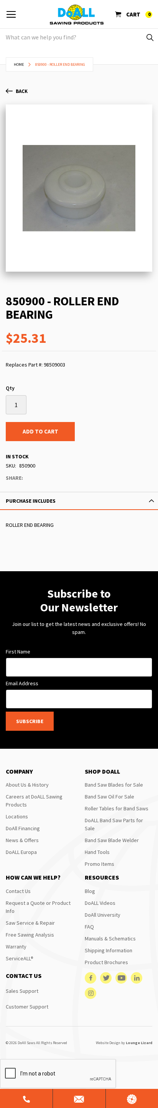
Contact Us (18, 891)
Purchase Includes (31, 500)
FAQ (89, 926)
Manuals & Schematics (110, 938)
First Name (18, 651)
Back (22, 91)
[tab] (79, 501)
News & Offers (22, 840)
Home (19, 64)
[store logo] (77, 14)
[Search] (149, 37)
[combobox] (79, 37)
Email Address (22, 683)
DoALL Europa (21, 852)
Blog (90, 891)
